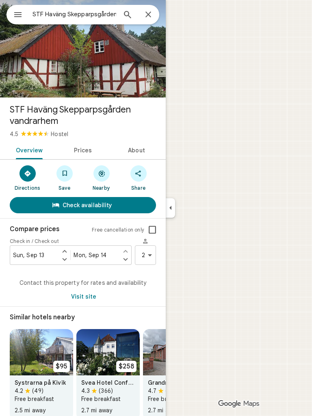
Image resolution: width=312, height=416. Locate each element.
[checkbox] (152, 230)
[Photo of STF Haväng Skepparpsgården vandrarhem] (83, 49)
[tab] (27, 149)
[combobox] (74, 14)
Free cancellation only (118, 230)
